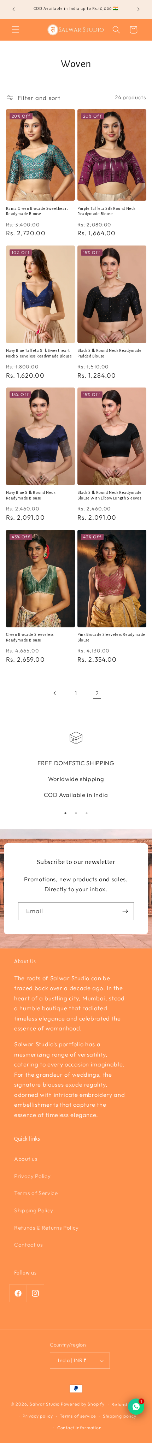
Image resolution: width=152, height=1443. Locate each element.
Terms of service (78, 1416)
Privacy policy (38, 1416)
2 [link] (97, 693)
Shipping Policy (33, 1210)
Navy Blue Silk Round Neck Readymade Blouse (30, 495)
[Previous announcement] (14, 9)
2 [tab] (76, 813)
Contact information (79, 1427)
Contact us (28, 1244)
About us (25, 1158)
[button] (15, 29)
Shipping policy (119, 1416)
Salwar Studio (45, 1404)
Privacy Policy (32, 1176)
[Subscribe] (125, 911)
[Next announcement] (138, 9)
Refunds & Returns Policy (46, 1227)
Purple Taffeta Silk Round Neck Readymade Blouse (106, 211)
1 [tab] (65, 813)
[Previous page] (54, 693)
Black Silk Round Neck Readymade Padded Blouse (109, 353)
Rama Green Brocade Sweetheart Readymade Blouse (37, 211)
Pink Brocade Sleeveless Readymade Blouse (111, 637)
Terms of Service (36, 1193)
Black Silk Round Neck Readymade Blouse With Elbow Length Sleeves (109, 495)
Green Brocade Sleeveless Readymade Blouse (30, 637)
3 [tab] (86, 813)
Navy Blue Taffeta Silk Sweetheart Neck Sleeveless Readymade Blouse (39, 353)
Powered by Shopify (83, 1404)
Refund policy (126, 1404)
